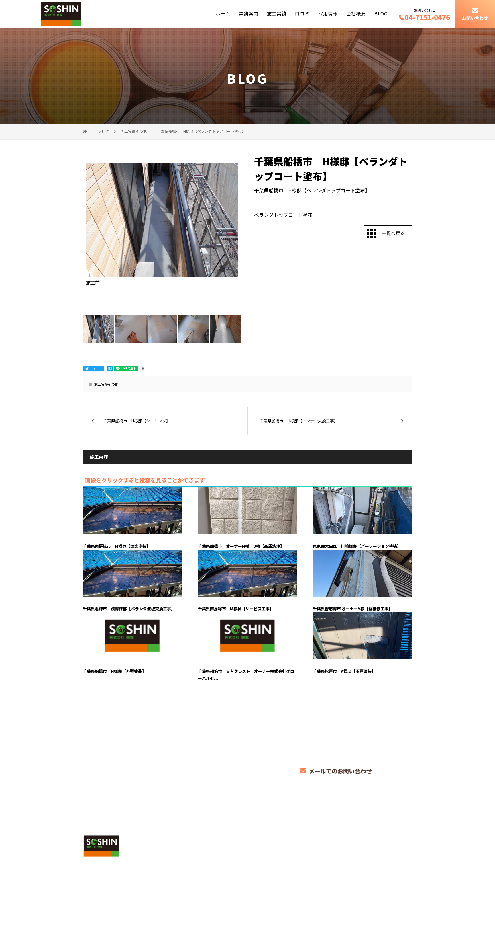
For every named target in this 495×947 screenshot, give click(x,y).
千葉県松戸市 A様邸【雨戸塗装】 (344, 671)
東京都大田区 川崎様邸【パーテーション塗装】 (357, 546)
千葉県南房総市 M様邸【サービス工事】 (236, 608)
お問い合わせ (475, 18)
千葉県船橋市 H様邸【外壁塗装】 (114, 671)
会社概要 (356, 13)
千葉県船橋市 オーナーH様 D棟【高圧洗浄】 (241, 546)
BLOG (381, 13)
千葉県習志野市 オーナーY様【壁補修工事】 (352, 608)
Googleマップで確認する (112, 887)
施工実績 (276, 13)
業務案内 (248, 13)
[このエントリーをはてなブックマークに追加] (110, 368)
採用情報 (328, 13)
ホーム (223, 13)
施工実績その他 (106, 384)
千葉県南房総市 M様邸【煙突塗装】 (116, 546)
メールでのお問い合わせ (339, 771)
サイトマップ (393, 841)
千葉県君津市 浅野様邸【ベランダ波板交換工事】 (129, 608)
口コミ (302, 13)
